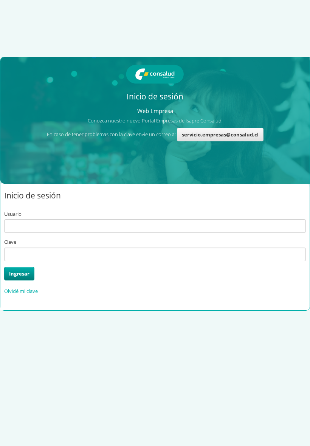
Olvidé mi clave (21, 291)
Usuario (13, 214)
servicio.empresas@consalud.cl (220, 134)
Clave (10, 241)
